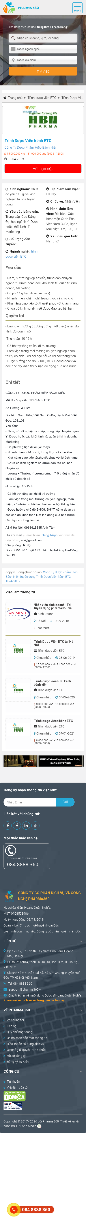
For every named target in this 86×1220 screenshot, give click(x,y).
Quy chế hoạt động (19, 1032)
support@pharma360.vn (26, 989)
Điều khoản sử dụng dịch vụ (25, 1044)
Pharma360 (51, 1121)
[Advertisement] (43, 1176)
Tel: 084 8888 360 (20, 983)
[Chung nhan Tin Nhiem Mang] (39, 1106)
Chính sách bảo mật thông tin (27, 1038)
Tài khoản (13, 1081)
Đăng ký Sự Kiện (18, 1061)
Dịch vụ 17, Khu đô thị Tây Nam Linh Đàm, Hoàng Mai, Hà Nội (40, 953)
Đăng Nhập (50, 535)
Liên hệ (11, 1026)
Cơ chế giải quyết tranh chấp (26, 1050)
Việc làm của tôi (17, 1087)
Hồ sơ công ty (16, 1056)
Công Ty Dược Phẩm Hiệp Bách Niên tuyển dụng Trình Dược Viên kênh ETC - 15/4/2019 (42, 576)
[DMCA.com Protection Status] (39, 1096)
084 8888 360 (22, 864)
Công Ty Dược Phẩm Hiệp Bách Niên (30, 148)
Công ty (42, 931)
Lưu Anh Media (26, 1126)
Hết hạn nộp (43, 168)
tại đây (60, 1000)
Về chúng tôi (15, 1020)
